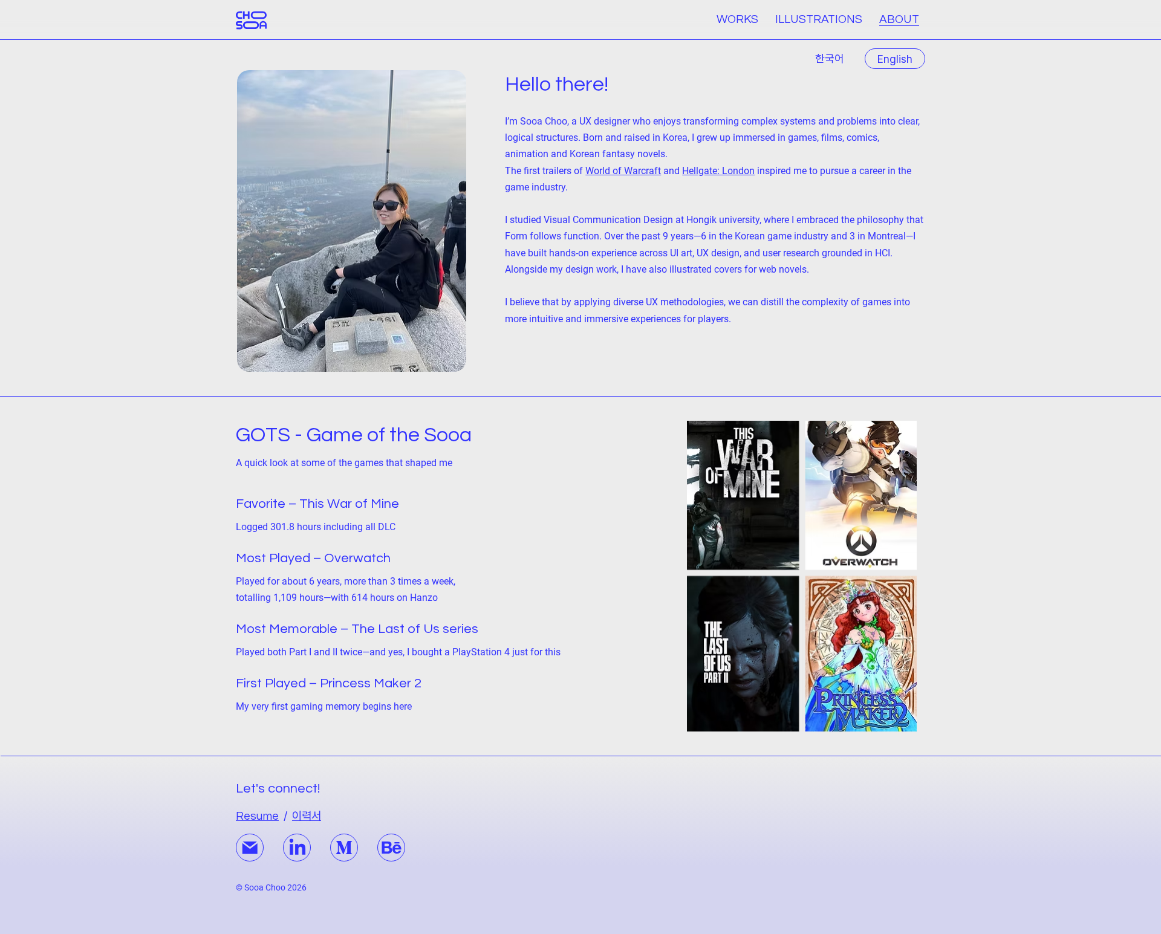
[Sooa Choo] (251, 20)
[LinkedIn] (297, 847)
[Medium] (344, 847)
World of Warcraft (623, 171)
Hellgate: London (718, 171)
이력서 (306, 816)
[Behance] (391, 847)
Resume (257, 816)
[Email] (250, 847)
